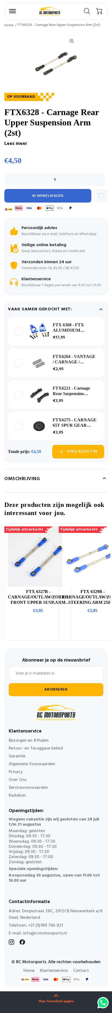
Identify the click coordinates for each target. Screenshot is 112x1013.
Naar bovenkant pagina (56, 1001)
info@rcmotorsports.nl (45, 933)
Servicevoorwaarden (28, 787)
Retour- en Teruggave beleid (36, 748)
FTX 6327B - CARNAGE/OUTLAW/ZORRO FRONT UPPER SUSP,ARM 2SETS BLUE (38, 597)
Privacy (16, 772)
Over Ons (17, 779)
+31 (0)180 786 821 (45, 925)
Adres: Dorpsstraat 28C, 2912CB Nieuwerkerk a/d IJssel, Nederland (55, 914)
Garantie (17, 756)
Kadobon (17, 795)
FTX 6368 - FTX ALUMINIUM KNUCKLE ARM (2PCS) (69, 328)
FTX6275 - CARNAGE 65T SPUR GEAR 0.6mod (75, 423)
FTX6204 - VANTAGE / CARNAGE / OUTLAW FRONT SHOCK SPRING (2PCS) (74, 359)
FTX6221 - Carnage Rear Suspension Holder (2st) (71, 391)
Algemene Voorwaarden (32, 764)
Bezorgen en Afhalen (29, 740)
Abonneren (55, 689)
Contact (81, 970)
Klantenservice (54, 970)
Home (9, 25)
